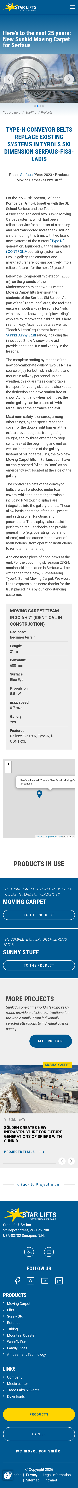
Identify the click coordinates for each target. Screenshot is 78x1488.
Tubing (12, 1329)
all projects (51, 1041)
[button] (9, 79)
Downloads (16, 1396)
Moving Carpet (18, 1304)
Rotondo (13, 1323)
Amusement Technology (26, 1354)
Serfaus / (27, 175)
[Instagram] (30, 1280)
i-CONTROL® (16, 251)
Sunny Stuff (16, 1316)
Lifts (10, 1310)
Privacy (32, 1475)
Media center (17, 1384)
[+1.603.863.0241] (29, 1251)
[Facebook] (17, 1280)
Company (14, 1377)
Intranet (51, 1480)
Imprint (15, 1475)
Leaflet (39, 836)
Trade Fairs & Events (23, 1390)
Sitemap (32, 1480)
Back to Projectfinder (40, 1184)
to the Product (39, 915)
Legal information (57, 1475)
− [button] (8, 769)
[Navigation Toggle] (72, 7)
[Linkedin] (59, 1280)
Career (39, 1434)
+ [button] (8, 763)
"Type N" (57, 241)
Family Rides (17, 1348)
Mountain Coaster (21, 1335)
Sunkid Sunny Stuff (21, 335)
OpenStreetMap (54, 836)
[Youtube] (45, 1280)
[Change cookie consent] (8, 1475)
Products (39, 1414)
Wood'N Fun (16, 1342)
